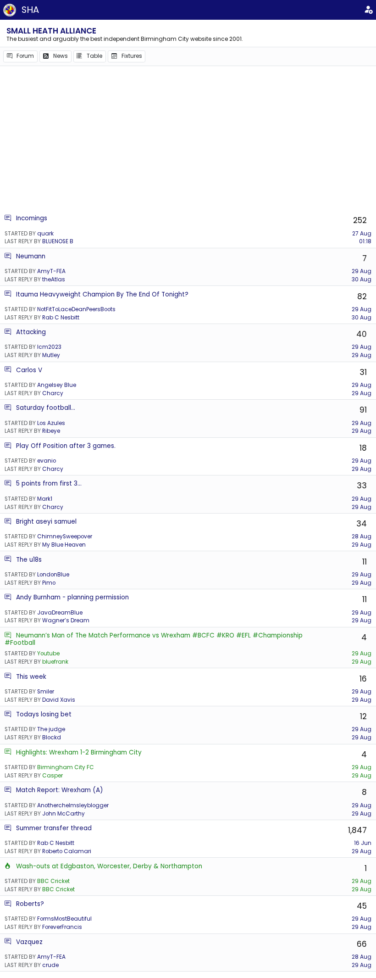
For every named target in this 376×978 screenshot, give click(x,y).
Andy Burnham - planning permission (72, 597)
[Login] (368, 10)
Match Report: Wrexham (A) (59, 790)
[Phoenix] (8, 866)
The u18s (29, 559)
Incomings (31, 218)
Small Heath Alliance (51, 30)
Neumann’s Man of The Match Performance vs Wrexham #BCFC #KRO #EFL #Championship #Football (154, 639)
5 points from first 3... (49, 483)
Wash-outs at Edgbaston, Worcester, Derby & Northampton (109, 866)
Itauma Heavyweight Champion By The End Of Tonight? (102, 294)
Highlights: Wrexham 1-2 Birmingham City (79, 752)
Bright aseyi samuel (46, 521)
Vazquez (29, 942)
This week (31, 676)
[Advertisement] (188, 140)
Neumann (30, 256)
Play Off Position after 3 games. (66, 445)
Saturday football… (45, 407)
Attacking (31, 332)
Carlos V (29, 370)
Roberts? (30, 904)
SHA (30, 9)
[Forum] (8, 218)
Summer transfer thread (54, 828)
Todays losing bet (44, 714)
